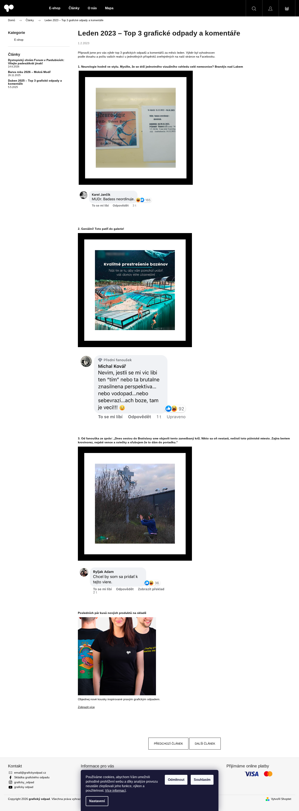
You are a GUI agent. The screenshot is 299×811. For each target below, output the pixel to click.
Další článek (205, 743)
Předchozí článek (168, 743)
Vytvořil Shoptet (281, 799)
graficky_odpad (24, 782)
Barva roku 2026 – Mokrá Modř (29, 72)
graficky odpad (23, 787)
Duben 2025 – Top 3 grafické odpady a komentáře (35, 82)
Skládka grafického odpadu (32, 777)
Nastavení (97, 801)
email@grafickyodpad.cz (30, 772)
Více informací (115, 790)
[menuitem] (55, 8)
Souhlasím (202, 779)
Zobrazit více (86, 707)
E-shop (18, 39)
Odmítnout (176, 779)
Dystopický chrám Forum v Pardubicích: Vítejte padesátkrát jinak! (36, 62)
